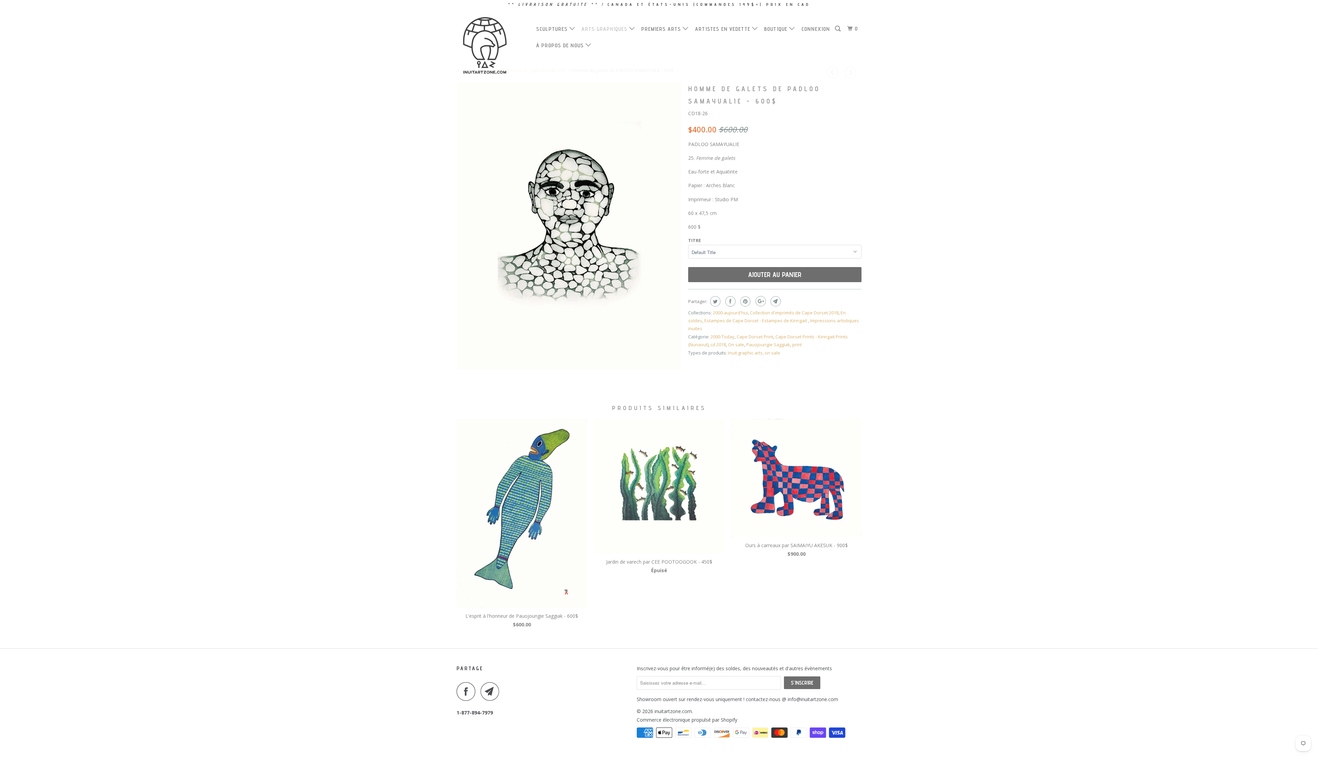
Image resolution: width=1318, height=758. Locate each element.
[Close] (754, 267)
